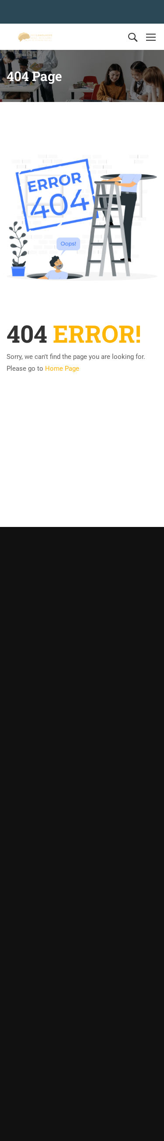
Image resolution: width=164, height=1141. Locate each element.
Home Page (62, 368)
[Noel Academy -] (35, 37)
